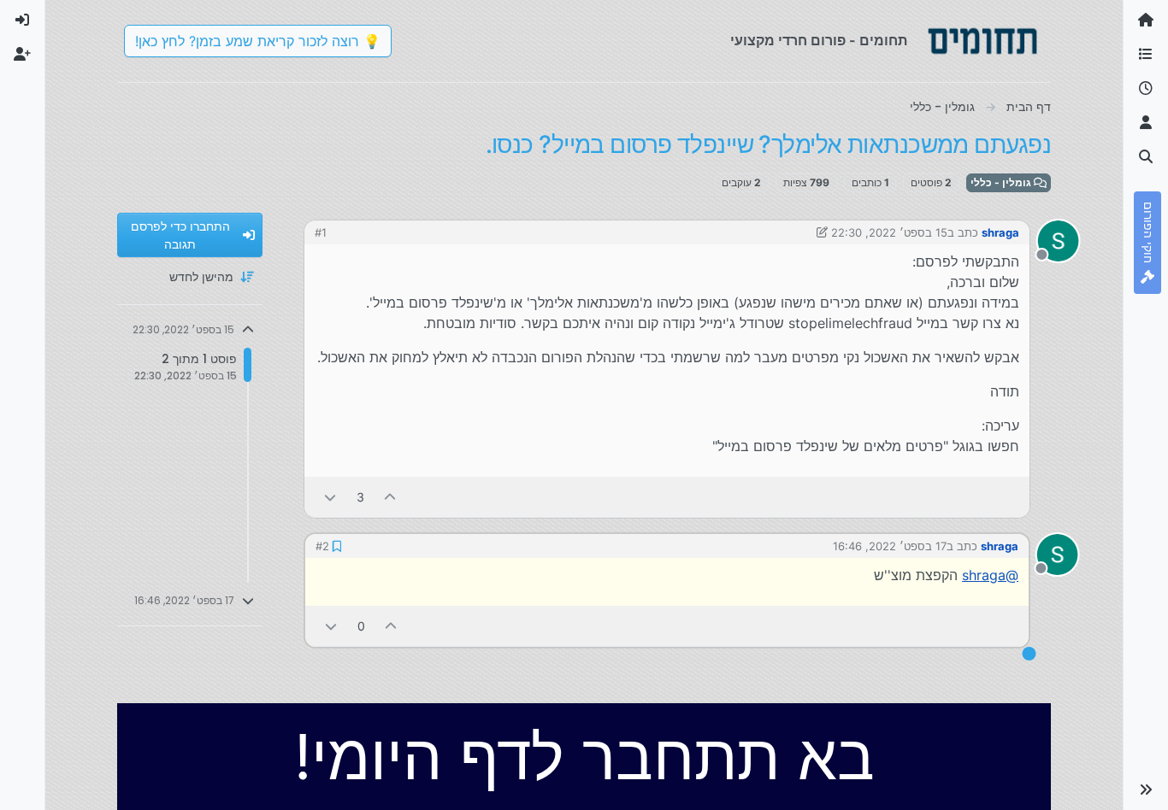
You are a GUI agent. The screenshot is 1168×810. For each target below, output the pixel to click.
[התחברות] (22, 20)
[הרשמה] (22, 54)
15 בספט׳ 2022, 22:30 (889, 232)
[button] (1145, 789)
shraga (1000, 232)
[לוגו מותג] (982, 41)
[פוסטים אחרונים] (1145, 89)
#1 (321, 232)
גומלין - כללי (1002, 182)
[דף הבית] (1145, 20)
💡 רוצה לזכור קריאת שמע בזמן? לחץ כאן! (257, 41)
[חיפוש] (1145, 157)
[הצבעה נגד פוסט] (330, 497)
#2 (322, 546)
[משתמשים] (1145, 123)
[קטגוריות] (1145, 54)
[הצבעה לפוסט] (390, 497)
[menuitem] (22, 20)
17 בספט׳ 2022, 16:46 (890, 546)
